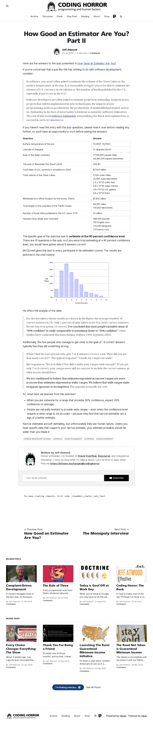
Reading (85, 16)
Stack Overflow (87, 455)
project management (73, 439)
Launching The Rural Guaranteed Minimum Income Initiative (94, 650)
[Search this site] (7, 6)
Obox (144, 715)
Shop (106, 16)
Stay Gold (72, 16)
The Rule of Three (55, 585)
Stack (60, 16)
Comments (93, 53)
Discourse (47, 16)
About (97, 16)
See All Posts (93, 687)
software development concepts (37, 439)
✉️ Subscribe (116, 477)
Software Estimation (63, 116)
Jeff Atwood (69, 49)
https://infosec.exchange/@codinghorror (75, 463)
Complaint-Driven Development (19, 587)
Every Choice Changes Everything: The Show (21, 648)
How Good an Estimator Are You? (96, 63)
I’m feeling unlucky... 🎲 (68, 687)
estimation (57, 439)
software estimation (104, 439)
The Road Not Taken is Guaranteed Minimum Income (130, 648)
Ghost (123, 715)
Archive (34, 16)
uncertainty (89, 439)
